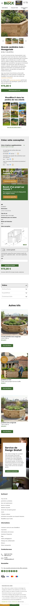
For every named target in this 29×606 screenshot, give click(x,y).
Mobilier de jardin (5, 507)
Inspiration (4, 529)
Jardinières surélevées (6, 501)
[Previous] (3, 41)
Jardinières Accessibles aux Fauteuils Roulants (12, 516)
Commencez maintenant (12, 471)
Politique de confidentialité (7, 540)
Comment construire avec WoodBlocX (10, 527)
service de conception (15, 80)
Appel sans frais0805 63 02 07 (8, 554)
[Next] (26, 41)
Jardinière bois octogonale (8, 423)
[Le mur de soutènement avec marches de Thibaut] (14, 114)
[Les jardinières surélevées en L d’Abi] (22, 106)
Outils (2, 512)
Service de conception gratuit (8, 509)
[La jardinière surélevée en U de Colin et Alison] (14, 121)
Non (8, 159)
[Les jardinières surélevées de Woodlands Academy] (22, 121)
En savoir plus (21, 601)
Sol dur (12, 153)
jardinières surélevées (6, 77)
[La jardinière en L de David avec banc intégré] (6, 121)
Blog (2, 536)
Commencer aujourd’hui (10, 181)
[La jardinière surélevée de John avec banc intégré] (14, 106)
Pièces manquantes (6, 545)
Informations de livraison (7, 532)
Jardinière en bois (11, 380)
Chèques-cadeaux (5, 514)
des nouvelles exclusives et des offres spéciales (15, 568)
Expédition (6, 293)
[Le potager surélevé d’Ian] (22, 114)
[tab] (14, 146)
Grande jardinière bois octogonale (11, 337)
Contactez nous (24, 4)
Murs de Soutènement (6, 503)
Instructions (6, 289)
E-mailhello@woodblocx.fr (9, 558)
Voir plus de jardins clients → (14, 127)
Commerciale (7, 296)
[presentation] (14, 285)
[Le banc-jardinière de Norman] (6, 106)
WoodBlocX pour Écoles (7, 518)
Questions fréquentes (6, 534)
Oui (4, 159)
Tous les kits (4, 498)
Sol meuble (6, 153)
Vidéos (4, 285)
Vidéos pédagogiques (6, 538)
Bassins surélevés (5, 505)
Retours (3, 543)
